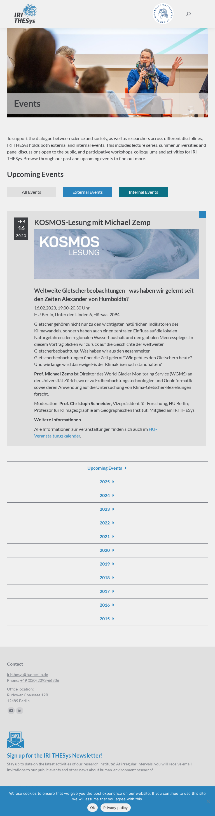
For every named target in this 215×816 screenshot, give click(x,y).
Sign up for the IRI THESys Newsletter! (55, 755)
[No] (208, 801)
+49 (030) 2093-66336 (39, 680)
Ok (92, 807)
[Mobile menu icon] (202, 14)
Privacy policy (115, 807)
